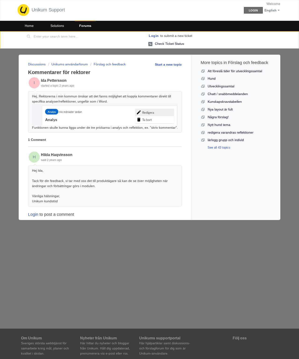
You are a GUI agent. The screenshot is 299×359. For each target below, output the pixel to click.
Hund (212, 78)
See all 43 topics (219, 147)
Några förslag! (218, 117)
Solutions (57, 26)
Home (29, 26)
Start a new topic (168, 64)
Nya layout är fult (220, 109)
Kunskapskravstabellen (225, 101)
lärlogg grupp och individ (226, 140)
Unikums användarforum (69, 64)
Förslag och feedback (110, 64)
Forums (85, 26)
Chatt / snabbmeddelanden (228, 94)
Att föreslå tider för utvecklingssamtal (235, 71)
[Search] (28, 36)
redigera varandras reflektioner (230, 132)
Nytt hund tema (219, 125)
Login (154, 36)
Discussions (37, 64)
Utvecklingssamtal (221, 86)
